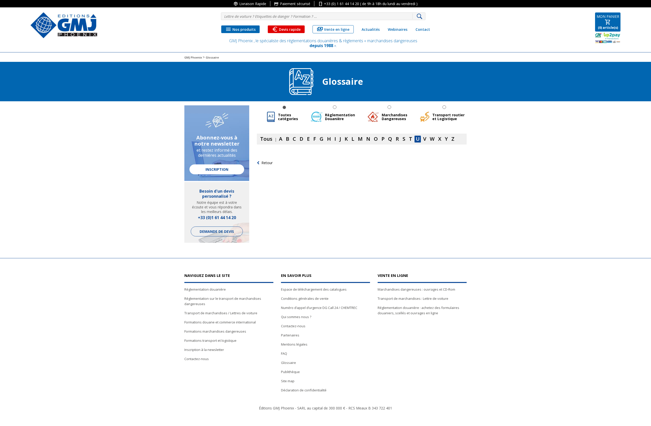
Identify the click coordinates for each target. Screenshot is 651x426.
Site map (287, 381)
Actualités (371, 29)
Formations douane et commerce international (220, 322)
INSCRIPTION (216, 169)
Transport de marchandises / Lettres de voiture (220, 313)
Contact (423, 29)
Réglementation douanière (205, 289)
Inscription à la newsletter (204, 349)
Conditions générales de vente (305, 298)
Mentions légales (294, 344)
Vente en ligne (333, 29)
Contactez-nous (196, 359)
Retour (267, 162)
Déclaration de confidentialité (304, 390)
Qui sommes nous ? (296, 317)
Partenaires (290, 335)
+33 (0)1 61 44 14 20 (217, 217)
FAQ (284, 353)
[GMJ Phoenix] (64, 25)
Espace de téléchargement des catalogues (314, 289)
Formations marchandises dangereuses (215, 331)
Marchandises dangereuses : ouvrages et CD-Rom (416, 289)
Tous (266, 139)
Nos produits (240, 29)
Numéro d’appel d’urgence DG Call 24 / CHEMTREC (319, 307)
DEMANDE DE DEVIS (217, 231)
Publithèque (290, 372)
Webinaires (397, 29)
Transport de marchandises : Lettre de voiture (413, 298)
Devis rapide (286, 29)
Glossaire (288, 362)
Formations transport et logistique (210, 340)
